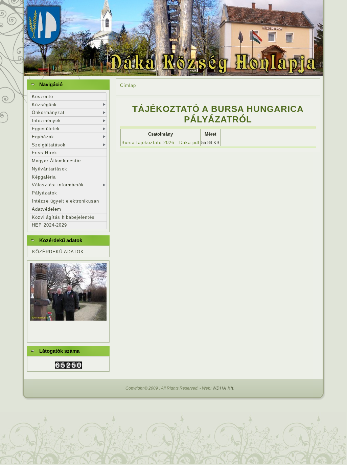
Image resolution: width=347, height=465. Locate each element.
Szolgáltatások (49, 144)
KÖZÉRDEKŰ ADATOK (58, 251)
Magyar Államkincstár (56, 160)
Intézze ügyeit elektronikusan (65, 201)
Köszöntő (42, 96)
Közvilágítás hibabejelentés (63, 217)
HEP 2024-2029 (49, 225)
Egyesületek (46, 128)
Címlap (128, 85)
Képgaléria (44, 177)
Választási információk (58, 184)
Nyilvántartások (49, 168)
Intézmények (46, 120)
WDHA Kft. (223, 388)
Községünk (44, 104)
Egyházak (43, 136)
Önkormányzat (48, 112)
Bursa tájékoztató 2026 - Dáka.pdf (160, 142)
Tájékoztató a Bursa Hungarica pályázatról (218, 114)
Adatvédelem (46, 209)
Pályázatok (44, 192)
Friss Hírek (44, 152)
